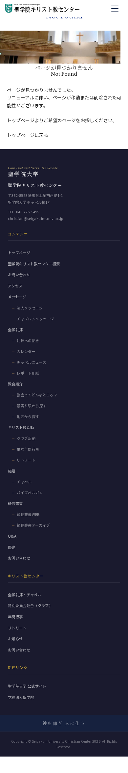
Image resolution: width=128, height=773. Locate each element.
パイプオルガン (30, 492)
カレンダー (26, 351)
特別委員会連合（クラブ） (30, 605)
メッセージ (17, 296)
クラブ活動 (26, 438)
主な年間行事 (28, 449)
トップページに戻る (27, 135)
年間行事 (15, 616)
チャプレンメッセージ (35, 318)
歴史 (11, 547)
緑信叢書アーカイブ (33, 525)
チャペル (24, 481)
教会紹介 (15, 383)
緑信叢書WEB (28, 514)
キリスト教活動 (21, 427)
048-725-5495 (27, 211)
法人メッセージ (30, 307)
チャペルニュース (31, 362)
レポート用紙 (28, 373)
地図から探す (28, 416)
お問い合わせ (19, 274)
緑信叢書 (15, 503)
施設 (11, 470)
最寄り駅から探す (32, 405)
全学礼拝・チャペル (24, 594)
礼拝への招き (28, 340)
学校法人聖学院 (21, 697)
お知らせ (15, 638)
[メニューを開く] (115, 8)
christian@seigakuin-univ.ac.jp (35, 218)
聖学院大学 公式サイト (27, 686)
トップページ (19, 252)
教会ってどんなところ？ (37, 394)
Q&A (12, 536)
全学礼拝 (15, 329)
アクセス (15, 285)
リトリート (26, 460)
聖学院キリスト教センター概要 (34, 263)
